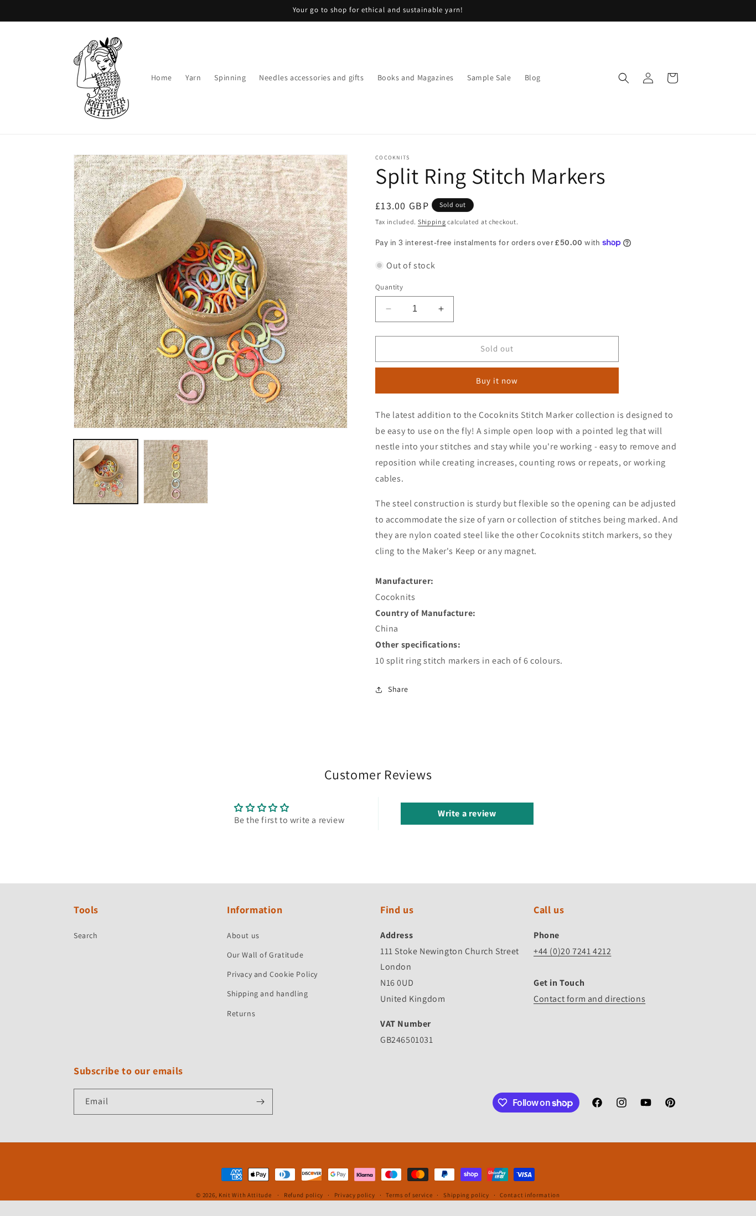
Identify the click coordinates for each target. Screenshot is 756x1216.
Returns (241, 1013)
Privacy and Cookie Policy (272, 974)
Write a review (467, 813)
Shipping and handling (267, 993)
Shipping (432, 222)
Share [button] (398, 689)
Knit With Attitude (245, 1195)
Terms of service (409, 1195)
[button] (624, 78)
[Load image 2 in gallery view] (175, 471)
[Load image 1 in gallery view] (106, 471)
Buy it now (497, 380)
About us (243, 935)
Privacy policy (354, 1195)
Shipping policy (466, 1195)
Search (86, 935)
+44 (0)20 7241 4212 (572, 951)
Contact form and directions (589, 999)
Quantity (389, 287)
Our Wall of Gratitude (265, 955)
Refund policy (303, 1195)
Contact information (530, 1195)
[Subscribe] (260, 1102)
